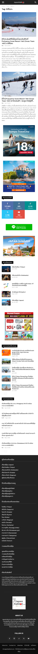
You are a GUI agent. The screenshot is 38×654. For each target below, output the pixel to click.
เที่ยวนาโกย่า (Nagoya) (9, 475)
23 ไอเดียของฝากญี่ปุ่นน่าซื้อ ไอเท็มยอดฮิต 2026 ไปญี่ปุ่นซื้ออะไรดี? (17, 414)
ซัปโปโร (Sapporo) (8, 509)
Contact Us (12, 645)
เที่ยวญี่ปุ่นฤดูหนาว (7, 496)
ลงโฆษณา (33, 645)
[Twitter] (24, 638)
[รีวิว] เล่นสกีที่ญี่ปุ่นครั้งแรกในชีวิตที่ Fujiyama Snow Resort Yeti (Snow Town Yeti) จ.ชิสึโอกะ (18, 41)
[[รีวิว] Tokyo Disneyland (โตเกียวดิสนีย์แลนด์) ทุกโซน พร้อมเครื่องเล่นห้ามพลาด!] (6, 387)
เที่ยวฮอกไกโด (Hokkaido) (20, 275)
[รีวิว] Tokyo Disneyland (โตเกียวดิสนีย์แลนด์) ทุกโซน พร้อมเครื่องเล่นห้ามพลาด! (23, 387)
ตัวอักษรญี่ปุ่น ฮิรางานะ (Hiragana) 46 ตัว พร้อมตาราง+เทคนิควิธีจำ (17, 404)
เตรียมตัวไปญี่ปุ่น (7, 556)
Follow (19, 202)
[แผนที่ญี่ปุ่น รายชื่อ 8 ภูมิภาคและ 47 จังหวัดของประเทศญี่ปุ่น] (6, 286)
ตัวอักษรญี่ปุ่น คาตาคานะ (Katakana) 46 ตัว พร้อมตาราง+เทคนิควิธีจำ (17, 444)
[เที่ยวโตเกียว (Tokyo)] (6, 269)
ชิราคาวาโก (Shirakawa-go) (11, 530)
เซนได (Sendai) (7, 522)
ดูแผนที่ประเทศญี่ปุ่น (8, 551)
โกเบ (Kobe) (5, 517)
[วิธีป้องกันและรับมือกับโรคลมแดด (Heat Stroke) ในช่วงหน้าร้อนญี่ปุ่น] (6, 361)
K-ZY (3, 417)
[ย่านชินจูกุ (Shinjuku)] (6, 294)
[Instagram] (14, 638)
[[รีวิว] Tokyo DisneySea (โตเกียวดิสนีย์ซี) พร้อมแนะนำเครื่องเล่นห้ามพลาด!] (6, 379)
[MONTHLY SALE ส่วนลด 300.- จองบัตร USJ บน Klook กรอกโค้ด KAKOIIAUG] (19, 191)
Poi (2, 45)
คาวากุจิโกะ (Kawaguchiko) (10, 528)
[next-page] (6, 308)
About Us (4, 645)
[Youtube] (28, 638)
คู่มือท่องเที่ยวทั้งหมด (8, 478)
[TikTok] (19, 638)
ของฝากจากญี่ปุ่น (7, 567)
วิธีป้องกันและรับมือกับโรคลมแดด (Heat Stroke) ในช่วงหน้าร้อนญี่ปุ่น (23, 360)
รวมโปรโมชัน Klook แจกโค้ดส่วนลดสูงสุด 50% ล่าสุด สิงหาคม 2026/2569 (23, 352)
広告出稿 (26, 645)
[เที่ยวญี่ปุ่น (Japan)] (6, 302)
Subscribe (19, 210)
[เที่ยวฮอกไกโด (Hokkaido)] (6, 277)
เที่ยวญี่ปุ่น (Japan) (18, 300)
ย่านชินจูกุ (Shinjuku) (19, 292)
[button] (3, 2)
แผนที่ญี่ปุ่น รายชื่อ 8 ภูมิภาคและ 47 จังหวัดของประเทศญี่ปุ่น (23, 284)
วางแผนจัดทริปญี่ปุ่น (8, 554)
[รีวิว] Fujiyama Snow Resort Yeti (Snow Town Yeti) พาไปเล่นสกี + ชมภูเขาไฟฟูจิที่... (18, 99)
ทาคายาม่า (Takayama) (9, 535)
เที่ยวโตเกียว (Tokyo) (18, 267)
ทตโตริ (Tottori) (7, 541)
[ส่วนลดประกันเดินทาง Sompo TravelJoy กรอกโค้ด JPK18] (19, 156)
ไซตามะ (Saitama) (8, 525)
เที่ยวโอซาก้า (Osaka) (8, 472)
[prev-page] (3, 308)
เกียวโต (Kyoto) (7, 514)
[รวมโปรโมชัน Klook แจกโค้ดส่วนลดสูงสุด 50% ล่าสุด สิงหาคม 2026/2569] (6, 353)
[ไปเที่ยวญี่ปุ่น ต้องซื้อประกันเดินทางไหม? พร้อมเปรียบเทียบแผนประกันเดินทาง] (6, 370)
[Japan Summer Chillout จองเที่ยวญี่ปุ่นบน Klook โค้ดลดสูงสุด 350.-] (19, 246)
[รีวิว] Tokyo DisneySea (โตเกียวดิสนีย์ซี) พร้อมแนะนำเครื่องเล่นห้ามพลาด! (22, 378)
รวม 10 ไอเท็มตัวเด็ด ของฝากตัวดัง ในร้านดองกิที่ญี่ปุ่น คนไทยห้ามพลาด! (18, 424)
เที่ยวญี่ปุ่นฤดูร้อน (7, 491)
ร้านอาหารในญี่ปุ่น (7, 564)
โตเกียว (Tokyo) (7, 507)
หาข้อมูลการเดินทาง (8, 559)
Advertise (20, 645)
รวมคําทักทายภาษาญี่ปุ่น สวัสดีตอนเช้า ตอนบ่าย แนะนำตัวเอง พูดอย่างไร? (18, 434)
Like (8, 202)
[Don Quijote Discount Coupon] (19, 340)
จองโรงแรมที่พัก (7, 562)
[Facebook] (9, 638)
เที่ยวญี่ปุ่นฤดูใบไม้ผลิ (8, 488)
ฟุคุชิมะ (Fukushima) (8, 538)
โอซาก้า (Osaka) (7, 512)
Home (3, 6)
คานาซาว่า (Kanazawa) (9, 533)
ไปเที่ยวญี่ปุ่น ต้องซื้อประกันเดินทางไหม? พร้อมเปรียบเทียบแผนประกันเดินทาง (23, 369)
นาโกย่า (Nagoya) (7, 520)
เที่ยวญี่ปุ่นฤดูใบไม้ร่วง (8, 493)
